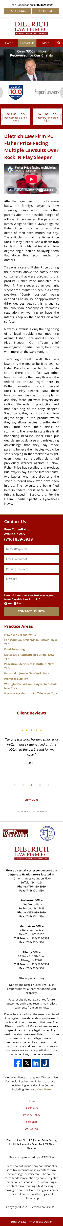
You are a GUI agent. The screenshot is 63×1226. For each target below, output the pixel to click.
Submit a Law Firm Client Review (31, 811)
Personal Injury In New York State (26, 673)
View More (31, 799)
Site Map (31, 1122)
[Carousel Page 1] (15, 785)
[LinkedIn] (36, 1063)
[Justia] (45, 1063)
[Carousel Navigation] (31, 784)
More (45, 43)
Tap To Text (45, 11)
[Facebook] (18, 1063)
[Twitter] (27, 1063)
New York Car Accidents (20, 634)
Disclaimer (31, 1108)
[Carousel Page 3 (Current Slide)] (31, 785)
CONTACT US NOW (31, 611)
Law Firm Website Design (32, 1221)
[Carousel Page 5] (48, 785)
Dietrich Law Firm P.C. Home (31, 28)
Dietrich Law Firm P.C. (43, 1207)
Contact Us (27, 43)
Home (9, 43)
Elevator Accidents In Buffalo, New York (30, 693)
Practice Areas (18, 626)
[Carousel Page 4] (40, 785)
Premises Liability (16, 679)
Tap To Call (17, 11)
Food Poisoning (14, 649)
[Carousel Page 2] (23, 785)
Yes (10, 603)
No (19, 603)
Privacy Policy (31, 1115)
